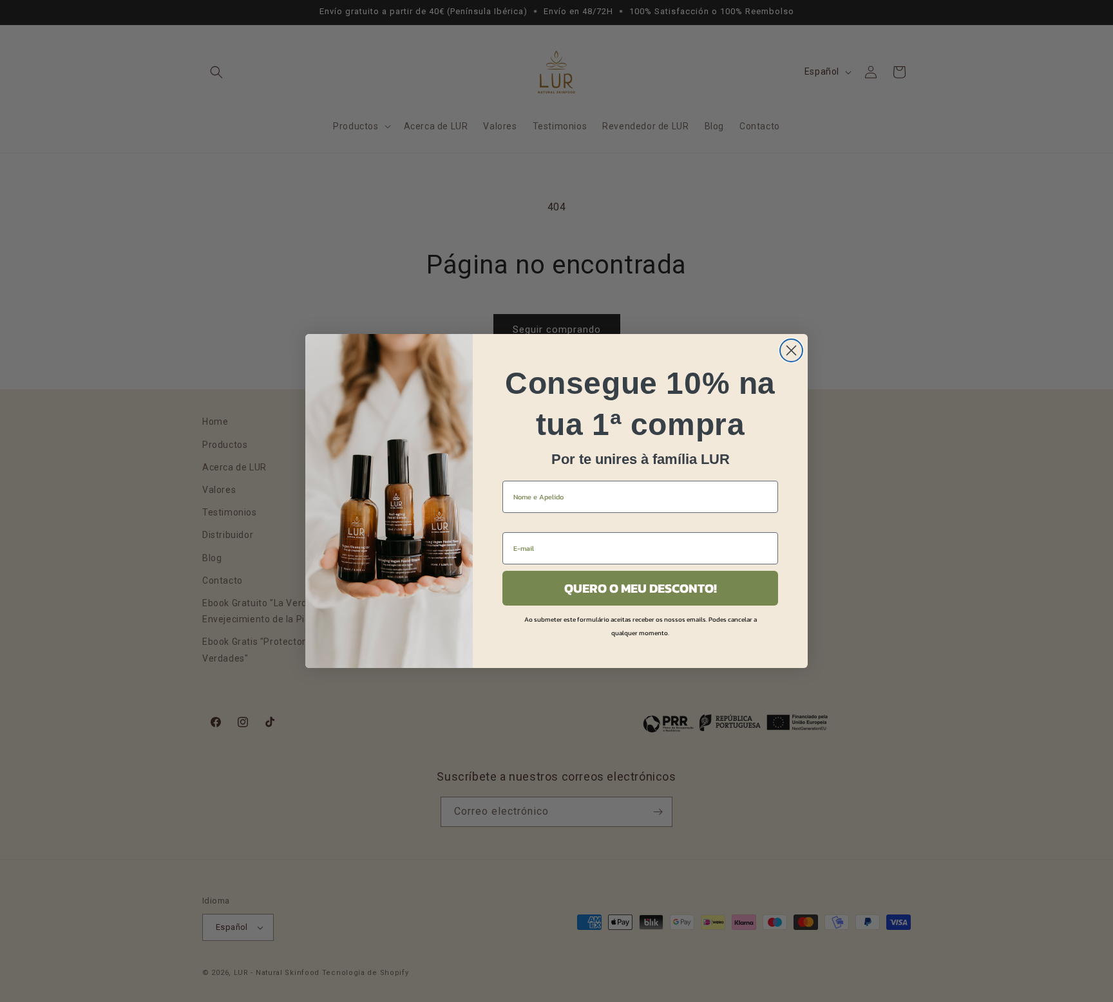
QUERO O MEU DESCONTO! (640, 588)
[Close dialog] (791, 350)
